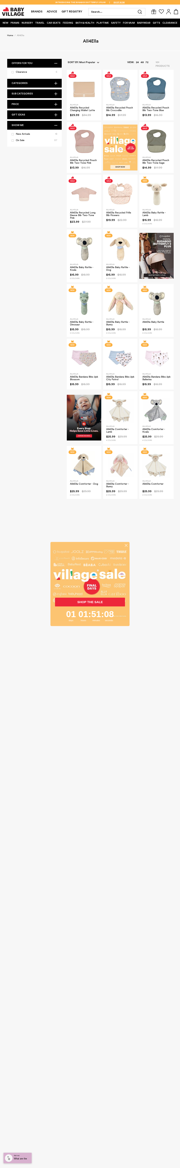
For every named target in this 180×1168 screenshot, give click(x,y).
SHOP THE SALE (90, 602)
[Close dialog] (126, 545)
